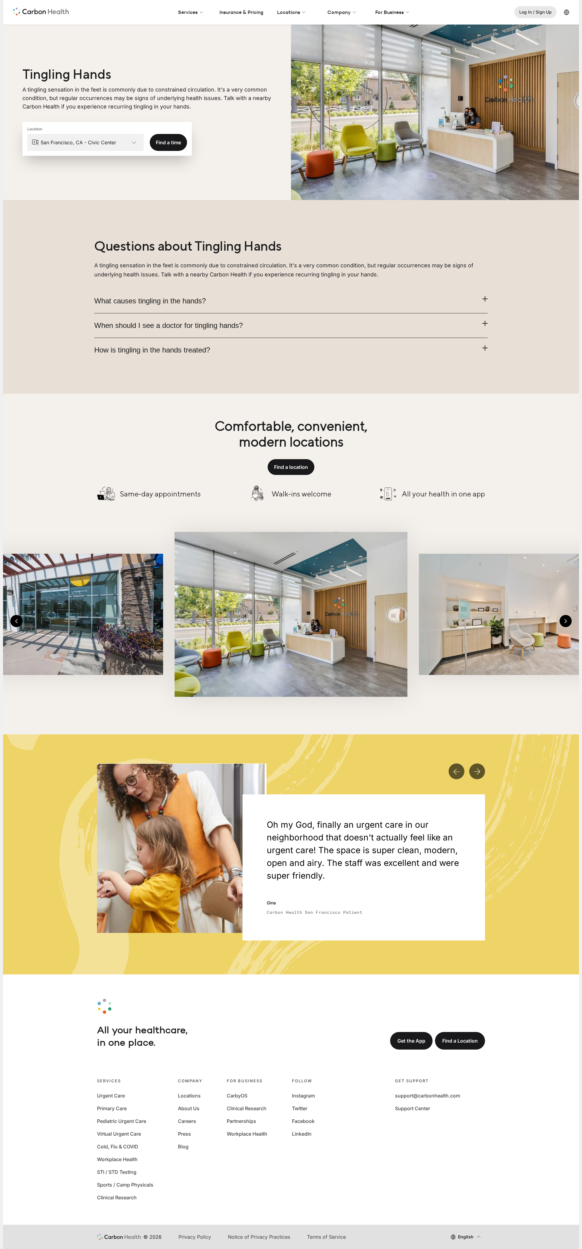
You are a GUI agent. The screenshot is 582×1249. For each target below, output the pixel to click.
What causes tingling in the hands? (150, 301)
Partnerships (241, 1121)
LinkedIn (302, 1134)
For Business (389, 12)
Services (188, 12)
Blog (183, 1147)
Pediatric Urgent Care (121, 1121)
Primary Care (112, 1108)
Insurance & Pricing (241, 12)
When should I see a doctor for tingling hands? (168, 325)
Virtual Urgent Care (119, 1134)
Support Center (412, 1108)
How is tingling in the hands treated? (152, 350)
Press (184, 1134)
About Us (188, 1108)
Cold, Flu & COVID (117, 1147)
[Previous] (16, 621)
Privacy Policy (195, 1237)
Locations (288, 12)
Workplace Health (117, 1159)
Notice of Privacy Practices (259, 1237)
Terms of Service (326, 1237)
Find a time (168, 142)
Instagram (303, 1096)
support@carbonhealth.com (427, 1096)
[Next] (566, 621)
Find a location (291, 467)
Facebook (303, 1121)
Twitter (299, 1108)
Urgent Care (111, 1096)
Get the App (411, 1041)
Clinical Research (117, 1197)
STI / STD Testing (116, 1172)
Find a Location (460, 1041)
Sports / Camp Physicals (125, 1185)
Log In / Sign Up (535, 12)
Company (339, 12)
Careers (187, 1121)
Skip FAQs (291, 232)
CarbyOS (237, 1096)
